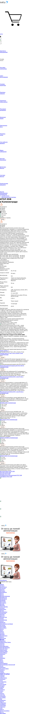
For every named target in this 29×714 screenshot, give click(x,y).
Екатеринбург (3, 612)
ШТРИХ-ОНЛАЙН (9, 437)
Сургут (2, 683)
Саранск (2, 675)
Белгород (2, 591)
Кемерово (2, 622)
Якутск (2, 712)
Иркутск (2, 616)
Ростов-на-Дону (4, 668)
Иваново (2, 614)
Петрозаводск (4, 663)
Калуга (2, 621)
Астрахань (3, 588)
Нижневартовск (4, 646)
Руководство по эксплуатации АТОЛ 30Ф (11, 475)
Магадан (2, 634)
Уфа (1, 699)
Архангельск (3, 587)
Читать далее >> (4, 350)
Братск (2, 593)
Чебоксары (3, 702)
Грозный (2, 608)
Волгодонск (3, 602)
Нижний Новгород (5, 647)
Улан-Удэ (2, 695)
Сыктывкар (3, 684)
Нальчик (2, 645)
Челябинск (3, 704)
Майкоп (2, 637)
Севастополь (3, 677)
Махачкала (3, 638)
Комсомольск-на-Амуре (6, 623)
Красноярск (3, 627)
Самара (2, 672)
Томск (1, 691)
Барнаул (2, 589)
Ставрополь (3, 681)
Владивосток (3, 597)
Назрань (2, 643)
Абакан (2, 584)
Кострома (2, 625)
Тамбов (2, 687)
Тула (1, 692)
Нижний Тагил (3, 648)
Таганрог (2, 685)
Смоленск (2, 679)
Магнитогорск (3, 635)
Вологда (2, 604)
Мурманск (3, 641)
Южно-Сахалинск (4, 710)
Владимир (2, 600)
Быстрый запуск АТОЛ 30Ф (7, 471)
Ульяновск (3, 696)
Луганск (2, 633)
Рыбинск (2, 670)
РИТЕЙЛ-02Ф (8, 402)
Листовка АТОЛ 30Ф (5, 472)
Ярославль (3, 713)
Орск (1, 659)
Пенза (1, 660)
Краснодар (3, 626)
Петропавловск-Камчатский (7, 664)
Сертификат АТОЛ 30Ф (6, 476)
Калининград (3, 620)
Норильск (2, 654)
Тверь (1, 688)
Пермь (2, 662)
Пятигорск (2, 667)
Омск (1, 655)
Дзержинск (3, 609)
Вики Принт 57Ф (8, 419)
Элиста (2, 709)
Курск (1, 630)
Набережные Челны (5, 642)
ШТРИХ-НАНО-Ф (8, 455)
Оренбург (2, 658)
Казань (2, 618)
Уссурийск (3, 697)
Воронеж (2, 605)
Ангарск (2, 585)
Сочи (1, 680)
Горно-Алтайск (4, 606)
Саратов (2, 676)
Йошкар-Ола (3, 617)
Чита (1, 708)
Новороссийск (4, 651)
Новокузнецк (3, 650)
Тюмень (2, 693)
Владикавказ (3, 598)
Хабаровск (3, 700)
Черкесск (2, 706)
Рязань (2, 671)
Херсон (2, 701)
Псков (1, 666)
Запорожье (3, 613)
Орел (1, 656)
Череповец (3, 705)
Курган (2, 629)
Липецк (2, 631)
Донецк (2, 610)
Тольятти (2, 689)
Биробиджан (3, 592)
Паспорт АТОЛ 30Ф (5, 474)
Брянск (2, 595)
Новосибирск (3, 652)
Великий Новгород (5, 596)
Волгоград (2, 601)
